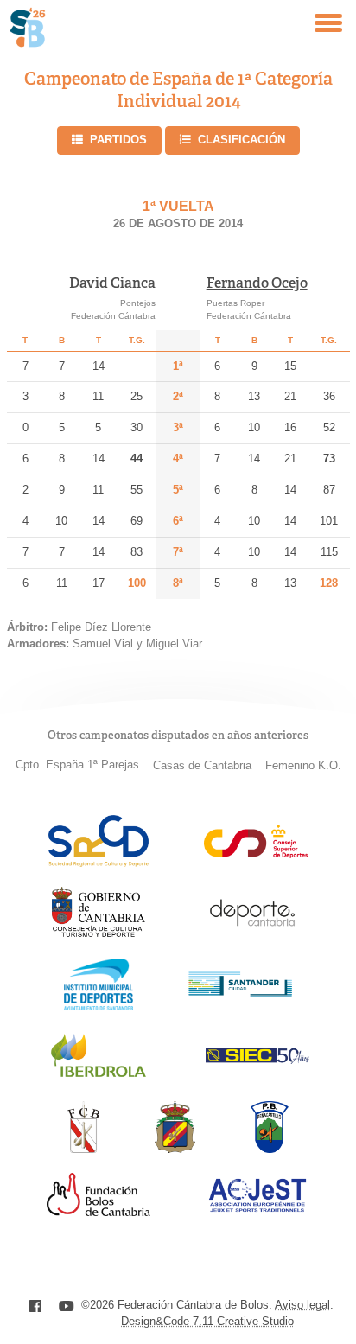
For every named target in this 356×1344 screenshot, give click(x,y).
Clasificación (241, 139)
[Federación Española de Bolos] (175, 1148)
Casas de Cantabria (202, 765)
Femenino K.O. (303, 765)
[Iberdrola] (98, 1076)
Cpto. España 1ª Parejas (77, 764)
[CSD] (256, 853)
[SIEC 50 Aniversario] (257, 1059)
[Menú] (328, 23)
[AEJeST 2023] (257, 1208)
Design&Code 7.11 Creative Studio (207, 1321)
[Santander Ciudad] (240, 992)
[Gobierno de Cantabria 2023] (98, 934)
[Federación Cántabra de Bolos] (83, 1148)
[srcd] (98, 862)
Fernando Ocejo (257, 283)
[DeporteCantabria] (252, 934)
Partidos (118, 139)
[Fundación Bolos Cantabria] (98, 1211)
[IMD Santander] (98, 1005)
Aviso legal (302, 1304)
